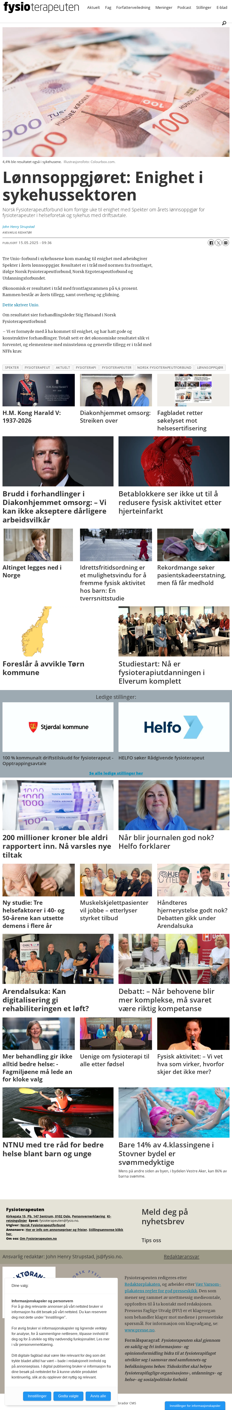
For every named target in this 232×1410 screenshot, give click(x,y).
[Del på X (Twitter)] (218, 242)
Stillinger (203, 7)
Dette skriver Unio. (20, 304)
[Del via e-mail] (225, 242)
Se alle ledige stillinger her (116, 773)
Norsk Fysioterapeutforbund (42, 1225)
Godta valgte (68, 1396)
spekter (12, 367)
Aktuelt (93, 7)
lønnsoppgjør (210, 367)
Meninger (163, 7)
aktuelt (63, 367)
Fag (108, 7)
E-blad (222, 7)
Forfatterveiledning (133, 7)
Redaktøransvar (181, 1256)
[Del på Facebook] (211, 242)
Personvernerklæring (89, 1216)
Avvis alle (98, 1396)
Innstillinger (37, 1396)
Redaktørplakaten (142, 1284)
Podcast (184, 7)
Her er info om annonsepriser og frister (56, 1229)
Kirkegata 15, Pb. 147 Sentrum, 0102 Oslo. (38, 1216)
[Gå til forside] (41, 7)
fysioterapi (86, 367)
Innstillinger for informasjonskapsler (195, 1406)
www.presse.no (140, 1330)
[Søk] (224, 23)
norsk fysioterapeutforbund (164, 367)
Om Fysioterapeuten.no (38, 1238)
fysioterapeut (37, 367)
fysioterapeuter (117, 367)
